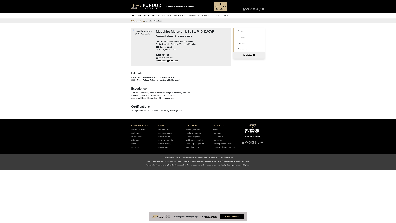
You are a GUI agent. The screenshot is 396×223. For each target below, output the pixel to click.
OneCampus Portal (138, 129)
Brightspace (135, 133)
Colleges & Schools (165, 140)
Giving (217, 15)
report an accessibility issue (240, 165)
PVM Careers (217, 133)
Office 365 (135, 140)
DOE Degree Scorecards (214, 161)
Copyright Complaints (231, 161)
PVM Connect (218, 136)
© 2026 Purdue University (155, 161)
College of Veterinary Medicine (180, 6)
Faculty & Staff (163, 129)
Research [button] (208, 15)
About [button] (145, 15)
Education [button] (155, 15)
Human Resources (165, 133)
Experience (241, 43)
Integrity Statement (183, 161)
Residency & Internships (194, 140)
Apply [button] (138, 15)
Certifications (242, 49)
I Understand (232, 216)
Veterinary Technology (194, 133)
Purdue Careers (164, 136)
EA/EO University (198, 161)
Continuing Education (193, 147)
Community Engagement (195, 143)
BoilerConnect (136, 136)
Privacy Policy (245, 161)
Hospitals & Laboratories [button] (190, 15)
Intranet (215, 129)
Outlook (134, 143)
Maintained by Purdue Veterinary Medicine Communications (166, 165)
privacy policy (211, 216)
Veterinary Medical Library (222, 143)
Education (241, 37)
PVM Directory (137, 20)
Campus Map (163, 147)
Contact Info (241, 31)
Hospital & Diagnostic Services (224, 147)
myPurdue (135, 147)
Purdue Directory (164, 143)
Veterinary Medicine (193, 129)
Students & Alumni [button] (169, 15)
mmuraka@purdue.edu (168, 60)
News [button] (224, 15)
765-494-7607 (228, 157)
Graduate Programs (193, 136)
